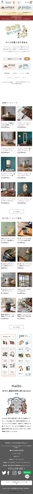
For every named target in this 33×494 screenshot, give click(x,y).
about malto (7, 488)
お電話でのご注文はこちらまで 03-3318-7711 (16, 462)
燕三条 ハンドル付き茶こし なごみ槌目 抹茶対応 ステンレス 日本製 (24, 239)
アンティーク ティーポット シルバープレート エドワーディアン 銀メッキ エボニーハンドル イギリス (24, 174)
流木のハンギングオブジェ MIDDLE (24, 290)
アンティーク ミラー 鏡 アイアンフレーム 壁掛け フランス (8, 174)
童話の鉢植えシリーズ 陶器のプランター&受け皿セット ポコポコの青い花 (8, 315)
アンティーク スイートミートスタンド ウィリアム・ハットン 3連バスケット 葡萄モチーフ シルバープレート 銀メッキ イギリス (8, 149)
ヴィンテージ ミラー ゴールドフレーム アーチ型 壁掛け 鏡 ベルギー (24, 200)
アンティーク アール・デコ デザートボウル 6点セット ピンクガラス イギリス (8, 200)
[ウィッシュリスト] (28, 2)
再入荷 (15, 73)
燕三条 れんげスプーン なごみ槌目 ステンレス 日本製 (8, 265)
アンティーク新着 (24, 73)
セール (24, 77)
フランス (17, 77)
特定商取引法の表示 (17, 488)
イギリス (9, 77)
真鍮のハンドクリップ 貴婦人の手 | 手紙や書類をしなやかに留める (24, 315)
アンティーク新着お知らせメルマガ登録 (16, 482)
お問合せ (26, 488)
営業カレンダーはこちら (16, 459)
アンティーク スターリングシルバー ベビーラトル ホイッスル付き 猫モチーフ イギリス (24, 124)
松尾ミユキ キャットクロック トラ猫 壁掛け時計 (8, 239)
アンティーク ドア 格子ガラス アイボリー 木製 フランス (24, 149)
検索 (27, 59)
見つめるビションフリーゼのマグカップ (7, 290)
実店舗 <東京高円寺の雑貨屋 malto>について (16, 465)
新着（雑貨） (7, 73)
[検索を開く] (26, 2)
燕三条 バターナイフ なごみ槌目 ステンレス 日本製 (24, 265)
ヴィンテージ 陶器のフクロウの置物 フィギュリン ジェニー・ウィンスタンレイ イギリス (8, 124)
